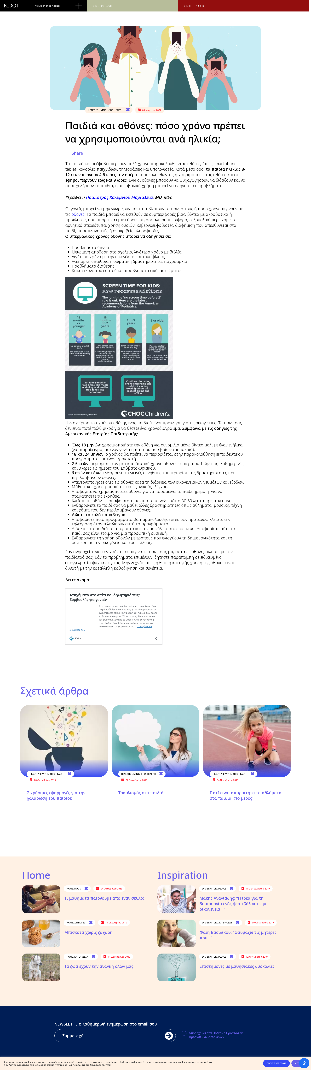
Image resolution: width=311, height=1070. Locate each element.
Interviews (225, 922)
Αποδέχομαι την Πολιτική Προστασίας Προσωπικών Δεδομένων (216, 1035)
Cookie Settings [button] (276, 1063)
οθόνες (77, 214)
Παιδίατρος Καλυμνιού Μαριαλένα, (120, 197)
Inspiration (209, 888)
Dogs (77, 888)
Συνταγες (80, 922)
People (222, 888)
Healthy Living (97, 110)
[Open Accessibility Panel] (304, 1063)
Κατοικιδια (81, 956)
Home (70, 888)
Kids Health (115, 110)
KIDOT (11, 6)
